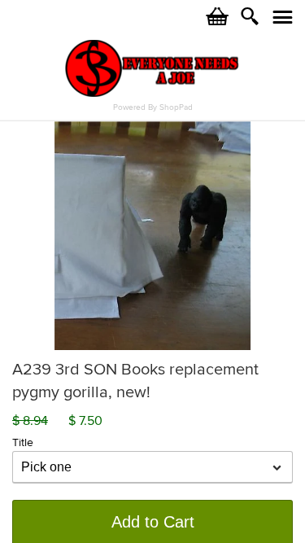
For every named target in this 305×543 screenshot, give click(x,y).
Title (22, 442)
